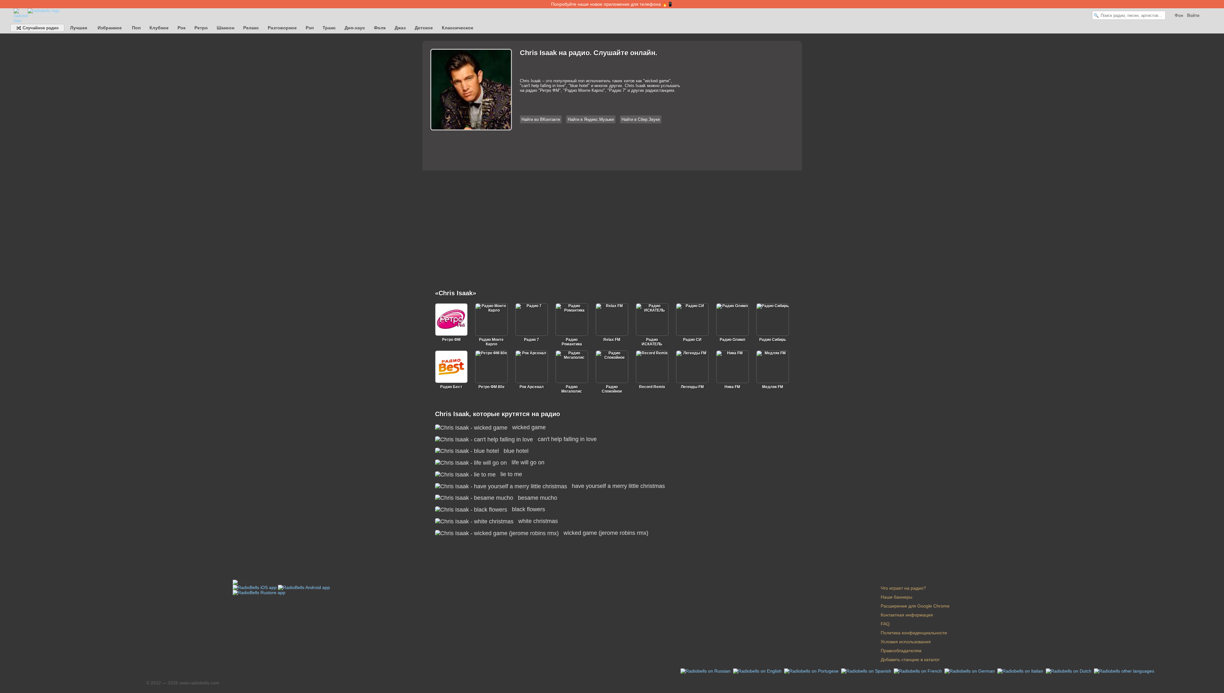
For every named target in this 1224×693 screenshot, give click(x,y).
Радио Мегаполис (571, 389)
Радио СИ (692, 339)
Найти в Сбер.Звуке (641, 119)
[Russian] (706, 670)
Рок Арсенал (532, 387)
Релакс (251, 27)
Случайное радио (40, 28)
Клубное (159, 27)
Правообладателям (901, 650)
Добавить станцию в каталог (910, 659)
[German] (970, 670)
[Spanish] (866, 670)
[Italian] (1021, 670)
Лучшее (78, 27)
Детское (424, 27)
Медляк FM (772, 387)
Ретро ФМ (451, 339)
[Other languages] (1124, 670)
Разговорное (282, 27)
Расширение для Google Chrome (915, 605)
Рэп (310, 27)
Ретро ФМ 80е (491, 387)
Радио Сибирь (772, 339)
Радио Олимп (732, 339)
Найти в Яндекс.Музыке (591, 119)
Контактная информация (907, 614)
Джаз (400, 27)
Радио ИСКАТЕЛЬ (652, 341)
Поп (136, 27)
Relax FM (611, 339)
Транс (329, 27)
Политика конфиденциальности (914, 632)
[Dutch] (1069, 670)
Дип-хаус (355, 27)
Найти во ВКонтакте (540, 119)
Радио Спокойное (612, 389)
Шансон (225, 27)
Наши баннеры (896, 597)
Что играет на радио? (903, 588)
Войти (1193, 15)
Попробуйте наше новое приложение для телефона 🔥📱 (612, 4)
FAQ (885, 623)
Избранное (110, 27)
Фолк (380, 27)
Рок (182, 27)
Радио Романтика (572, 341)
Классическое (457, 27)
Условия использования (906, 641)
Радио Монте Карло (491, 341)
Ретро (201, 27)
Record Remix (652, 387)
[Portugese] (812, 670)
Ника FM (732, 387)
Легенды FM (692, 387)
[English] (758, 670)
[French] (918, 670)
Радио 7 (531, 339)
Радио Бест (451, 387)
